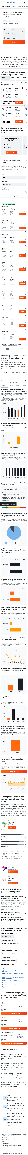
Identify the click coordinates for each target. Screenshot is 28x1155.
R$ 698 (5, 17)
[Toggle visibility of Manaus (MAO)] (19, 543)
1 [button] (7, 349)
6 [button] (20, 349)
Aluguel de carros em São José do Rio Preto (13, 989)
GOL (9, 876)
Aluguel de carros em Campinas (10, 982)
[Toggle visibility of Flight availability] (14, 447)
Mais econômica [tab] (5, 78)
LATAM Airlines (12, 865)
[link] (11, 152)
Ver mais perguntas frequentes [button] (14, 924)
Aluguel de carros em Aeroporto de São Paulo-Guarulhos (14, 970)
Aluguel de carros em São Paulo (10, 968)
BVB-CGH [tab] (18, 372)
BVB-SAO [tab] (5, 372)
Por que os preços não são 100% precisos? (11, 1146)
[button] (2, 2)
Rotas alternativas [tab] (7, 947)
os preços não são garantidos (8, 1135)
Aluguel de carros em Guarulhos (10, 980)
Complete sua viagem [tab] (7, 936)
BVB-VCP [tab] (11, 372)
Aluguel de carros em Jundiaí (9, 985)
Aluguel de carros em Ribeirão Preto (11, 987)
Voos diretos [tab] (18, 78)
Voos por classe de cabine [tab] (9, 960)
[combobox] (15, 178)
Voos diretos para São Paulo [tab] (9, 953)
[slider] (26, 192)
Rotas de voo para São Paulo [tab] (9, 950)
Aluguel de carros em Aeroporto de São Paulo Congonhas (13, 974)
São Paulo (17, 1152)
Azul (9, 820)
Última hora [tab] (24, 78)
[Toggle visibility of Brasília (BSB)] (9, 543)
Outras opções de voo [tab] (8, 940)
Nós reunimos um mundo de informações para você (10, 1142)
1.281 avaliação (12, 880)
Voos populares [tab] (6, 957)
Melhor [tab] (12, 77)
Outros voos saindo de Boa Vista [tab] (10, 943)
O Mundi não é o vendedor (9, 1140)
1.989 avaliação (12, 869)
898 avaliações (12, 825)
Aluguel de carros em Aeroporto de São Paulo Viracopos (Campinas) (13, 977)
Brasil (12, 1152)
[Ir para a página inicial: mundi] (10, 2)
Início (8, 1152)
